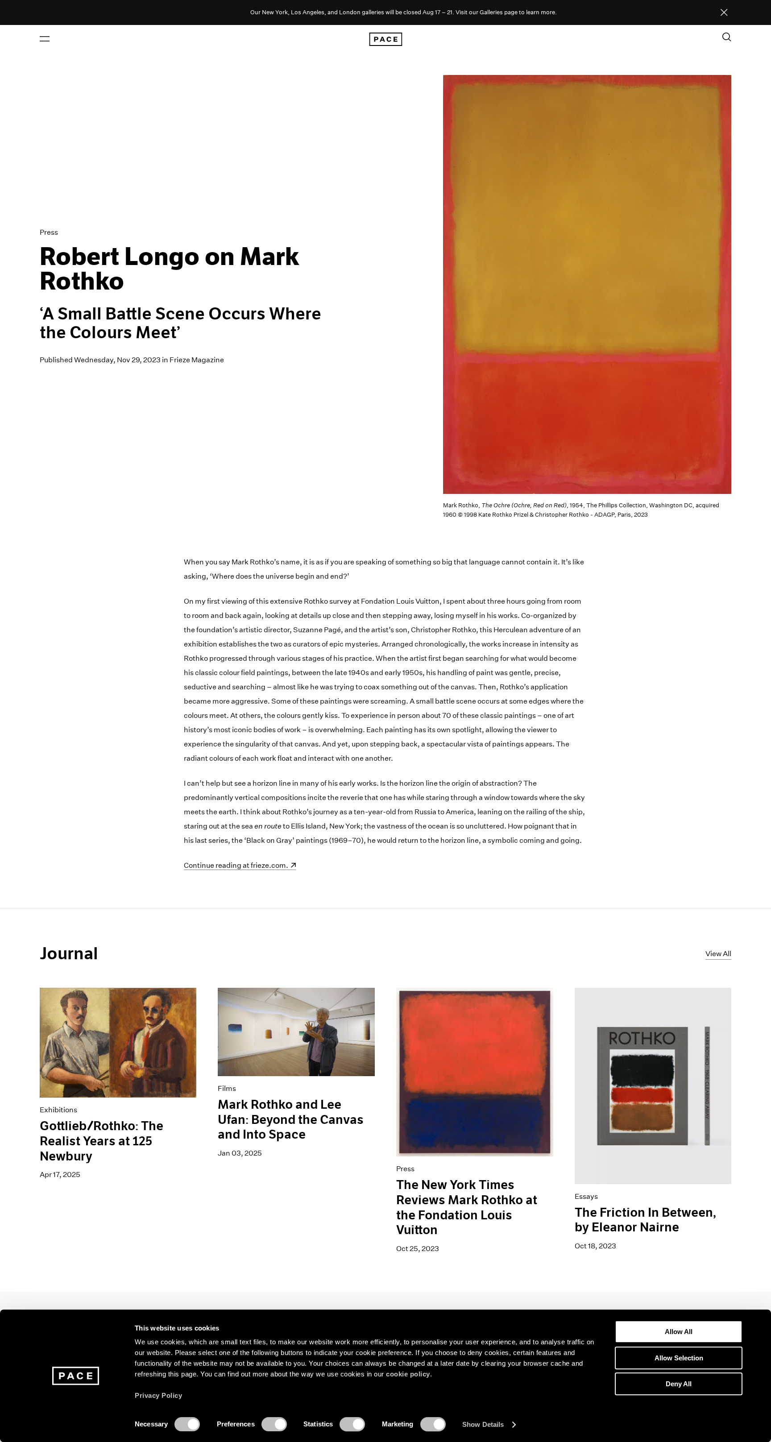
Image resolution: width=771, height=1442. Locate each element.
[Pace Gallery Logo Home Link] (385, 39)
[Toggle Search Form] (726, 37)
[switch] (274, 1424)
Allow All (678, 1331)
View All (718, 953)
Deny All (679, 1384)
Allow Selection (679, 1358)
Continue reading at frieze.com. (236, 865)
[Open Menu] (45, 38)
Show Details (483, 1424)
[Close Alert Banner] (724, 13)
